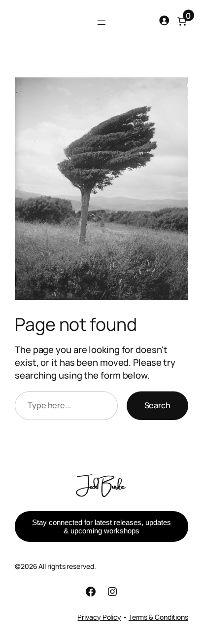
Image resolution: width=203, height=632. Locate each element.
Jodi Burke (101, 484)
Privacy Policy (99, 617)
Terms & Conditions (158, 617)
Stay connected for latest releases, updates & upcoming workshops (101, 526)
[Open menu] (101, 23)
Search (157, 405)
